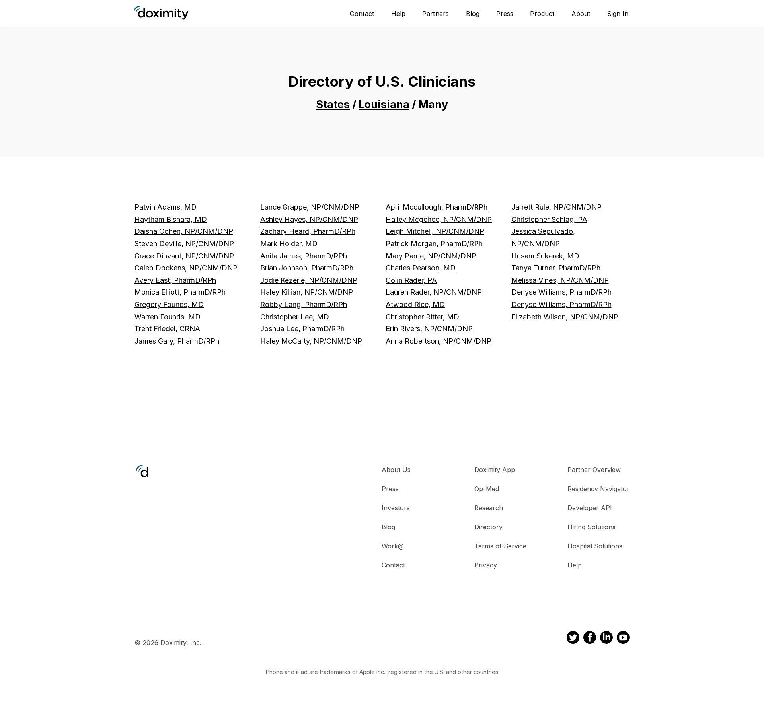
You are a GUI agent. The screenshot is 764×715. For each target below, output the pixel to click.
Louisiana (384, 104)
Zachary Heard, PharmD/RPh (307, 231)
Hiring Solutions (591, 527)
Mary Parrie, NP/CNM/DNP (431, 256)
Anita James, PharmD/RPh (303, 256)
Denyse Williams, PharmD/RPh (561, 292)
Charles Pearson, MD (421, 268)
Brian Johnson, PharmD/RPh (306, 268)
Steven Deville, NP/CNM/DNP (184, 243)
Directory (488, 527)
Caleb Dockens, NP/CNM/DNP (186, 268)
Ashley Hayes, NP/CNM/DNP (309, 219)
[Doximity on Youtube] (623, 638)
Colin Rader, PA (411, 280)
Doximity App (494, 470)
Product (542, 13)
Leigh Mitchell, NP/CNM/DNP (435, 231)
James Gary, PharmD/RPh (176, 341)
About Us (396, 470)
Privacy (485, 565)
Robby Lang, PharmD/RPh (303, 304)
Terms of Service (500, 546)
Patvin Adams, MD (165, 207)
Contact (362, 13)
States (333, 104)
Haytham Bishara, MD (170, 219)
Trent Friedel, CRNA (167, 328)
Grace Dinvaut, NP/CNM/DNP (184, 256)
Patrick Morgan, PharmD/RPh (434, 243)
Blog (472, 13)
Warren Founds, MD (167, 317)
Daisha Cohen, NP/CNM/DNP (183, 231)
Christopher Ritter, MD (422, 317)
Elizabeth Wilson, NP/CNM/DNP (564, 317)
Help (398, 13)
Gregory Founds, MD (169, 304)
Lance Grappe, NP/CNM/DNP (309, 207)
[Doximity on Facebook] (589, 638)
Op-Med (486, 489)
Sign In (617, 13)
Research (488, 508)
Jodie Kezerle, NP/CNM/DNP (308, 280)
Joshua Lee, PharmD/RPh (302, 328)
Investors (396, 508)
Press (504, 13)
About (581, 13)
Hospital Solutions (594, 546)
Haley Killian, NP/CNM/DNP (306, 292)
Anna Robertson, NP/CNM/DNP (438, 341)
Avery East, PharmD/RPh (175, 280)
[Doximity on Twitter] (573, 638)
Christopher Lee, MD (294, 317)
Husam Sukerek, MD (545, 256)
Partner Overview (594, 470)
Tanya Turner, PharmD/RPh (555, 268)
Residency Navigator (598, 489)
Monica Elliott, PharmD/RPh (180, 292)
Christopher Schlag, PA (549, 219)
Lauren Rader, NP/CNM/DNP (434, 292)
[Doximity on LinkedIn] (606, 638)
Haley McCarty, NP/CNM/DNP (311, 341)
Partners (435, 13)
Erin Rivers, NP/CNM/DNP (429, 328)
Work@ (393, 546)
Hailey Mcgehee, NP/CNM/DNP (439, 219)
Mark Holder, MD (289, 243)
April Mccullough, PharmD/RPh (436, 207)
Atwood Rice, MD (415, 304)
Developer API (589, 508)
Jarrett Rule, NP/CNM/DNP (556, 207)
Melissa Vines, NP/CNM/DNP (560, 280)
